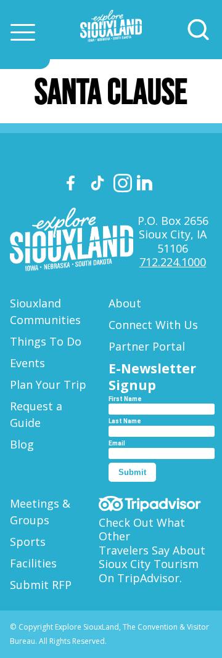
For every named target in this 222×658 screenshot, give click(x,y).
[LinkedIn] (146, 185)
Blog (22, 444)
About (125, 303)
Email (117, 443)
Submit (132, 472)
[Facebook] (76, 185)
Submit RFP (41, 584)
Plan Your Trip (48, 384)
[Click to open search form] (198, 30)
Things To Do (45, 341)
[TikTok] (99, 185)
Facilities (33, 563)
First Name (125, 399)
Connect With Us (153, 324)
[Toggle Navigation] (23, 32)
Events (27, 362)
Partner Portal (147, 346)
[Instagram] (122, 185)
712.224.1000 (172, 261)
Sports (28, 541)
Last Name (125, 421)
